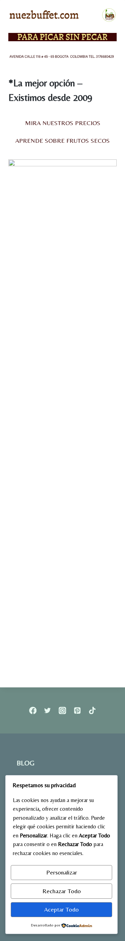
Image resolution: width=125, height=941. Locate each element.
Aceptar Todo (61, 909)
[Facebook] (32, 710)
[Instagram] (62, 710)
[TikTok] (92, 710)
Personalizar (61, 872)
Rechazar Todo (61, 891)
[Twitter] (47, 710)
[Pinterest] (77, 710)
